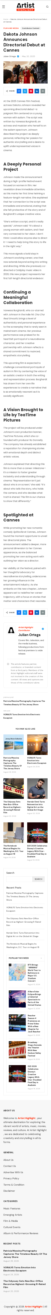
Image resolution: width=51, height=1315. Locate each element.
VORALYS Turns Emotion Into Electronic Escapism (36, 760)
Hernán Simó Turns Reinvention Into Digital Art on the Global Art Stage (36, 806)
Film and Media (11, 28)
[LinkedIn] (37, 91)
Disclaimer (9, 1190)
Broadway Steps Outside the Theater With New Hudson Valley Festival (35, 1049)
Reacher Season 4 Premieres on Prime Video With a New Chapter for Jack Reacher (34, 1023)
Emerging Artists (12, 1214)
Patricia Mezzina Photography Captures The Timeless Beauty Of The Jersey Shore (12, 763)
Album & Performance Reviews (20, 1233)
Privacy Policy (11, 1178)
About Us (8, 1159)
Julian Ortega (9, 56)
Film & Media (10, 1220)
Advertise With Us (13, 1172)
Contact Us (9, 1166)
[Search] (47, 6)
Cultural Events (11, 1227)
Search (38, 879)
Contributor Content (30, 28)
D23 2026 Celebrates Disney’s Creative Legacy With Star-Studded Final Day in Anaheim (37, 851)
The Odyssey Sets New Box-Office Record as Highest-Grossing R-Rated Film (12, 807)
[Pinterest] (31, 91)
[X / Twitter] (25, 91)
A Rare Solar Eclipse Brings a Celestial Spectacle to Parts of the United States (34, 998)
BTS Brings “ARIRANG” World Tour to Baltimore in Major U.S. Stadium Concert (34, 973)
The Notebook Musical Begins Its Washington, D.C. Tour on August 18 (13, 850)
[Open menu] (3, 6)
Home (5, 19)
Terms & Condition (13, 1184)
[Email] (43, 91)
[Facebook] (19, 91)
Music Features (11, 1208)
